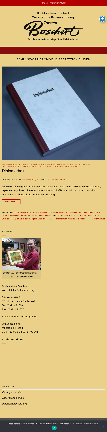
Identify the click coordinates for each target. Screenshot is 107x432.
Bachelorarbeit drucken (90, 215)
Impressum (8, 386)
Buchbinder (85, 165)
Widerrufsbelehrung (13, 398)
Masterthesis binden (76, 219)
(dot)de (33, 316)
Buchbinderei (9, 166)
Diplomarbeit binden (27, 166)
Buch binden (33, 165)
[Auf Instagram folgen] (59, 50)
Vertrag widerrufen (12, 392)
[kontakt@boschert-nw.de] (39, 50)
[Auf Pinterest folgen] (67, 50)
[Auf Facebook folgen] (55, 50)
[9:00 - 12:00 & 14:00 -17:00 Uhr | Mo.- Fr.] (43, 50)
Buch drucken (70, 165)
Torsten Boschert (55, 180)
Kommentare (98, 219)
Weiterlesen (11, 202)
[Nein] (103, 427)
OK (54, 428)
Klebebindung (71, 166)
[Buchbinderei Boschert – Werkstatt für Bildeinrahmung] (53, 26)
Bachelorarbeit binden (14, 165)
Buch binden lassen (51, 165)
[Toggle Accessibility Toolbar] (102, 19)
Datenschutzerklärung (14, 403)
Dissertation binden (59, 219)
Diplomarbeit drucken (51, 166)
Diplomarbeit (13, 171)
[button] (43, 3)
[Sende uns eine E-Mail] (63, 50)
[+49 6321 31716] (47, 50)
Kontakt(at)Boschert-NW (15, 316)
